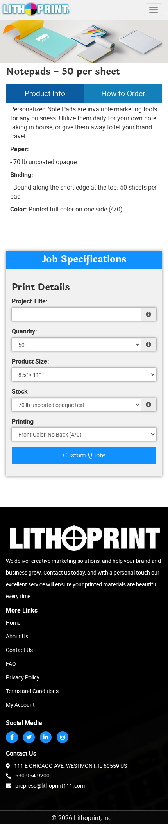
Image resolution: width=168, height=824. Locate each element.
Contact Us (19, 650)
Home (13, 622)
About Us (17, 636)
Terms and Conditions (32, 691)
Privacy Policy (22, 677)
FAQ (11, 663)
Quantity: (24, 331)
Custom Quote (84, 455)
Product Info (45, 93)
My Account (20, 704)
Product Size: (30, 361)
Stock (20, 391)
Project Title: (30, 301)
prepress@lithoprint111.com (50, 785)
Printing (23, 421)
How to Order (123, 93)
